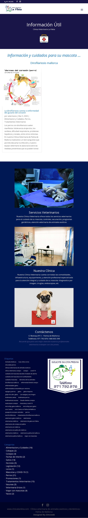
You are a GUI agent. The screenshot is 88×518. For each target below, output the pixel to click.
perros (27, 412)
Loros (8, 469)
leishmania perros (23, 397)
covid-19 (33, 371)
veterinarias (27, 418)
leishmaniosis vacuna (11, 400)
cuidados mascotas (11, 380)
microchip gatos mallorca (13, 406)
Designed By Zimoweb (44, 514)
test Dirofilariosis (10, 415)
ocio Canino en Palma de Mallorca (25, 409)
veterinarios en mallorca (12, 427)
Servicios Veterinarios (44, 212)
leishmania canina (10, 397)
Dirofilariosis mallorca (12, 382)
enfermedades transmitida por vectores (17, 388)
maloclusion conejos (11, 403)
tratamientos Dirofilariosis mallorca (29, 415)
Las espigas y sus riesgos (27, 394)
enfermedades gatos (11, 385)
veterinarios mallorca (11, 433)
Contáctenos (44, 332)
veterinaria (12, 116)
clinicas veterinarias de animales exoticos (17, 368)
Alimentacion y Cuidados (14, 119)
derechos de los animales (27, 380)
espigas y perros (10, 391)
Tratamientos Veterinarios (15, 122)
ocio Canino (9, 409)
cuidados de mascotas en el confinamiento (18, 377)
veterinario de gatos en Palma (29, 421)
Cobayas (10, 450)
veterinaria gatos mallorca (13, 418)
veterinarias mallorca (11, 421)
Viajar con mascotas (15, 490)
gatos (19, 391)
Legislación (11, 466)
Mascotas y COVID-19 (15, 472)
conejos (25, 371)
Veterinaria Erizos (14, 487)
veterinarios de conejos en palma (15, 424)
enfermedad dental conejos (29, 382)
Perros (27, 119)
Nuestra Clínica (44, 271)
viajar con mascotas (31, 436)
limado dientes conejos (27, 400)
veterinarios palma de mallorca (30, 433)
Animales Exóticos (10, 362)
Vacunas (10, 484)
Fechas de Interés (14, 456)
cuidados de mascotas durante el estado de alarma (21, 374)
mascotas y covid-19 (26, 403)
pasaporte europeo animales (14, 412)
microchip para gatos (29, 406)
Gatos (8, 460)
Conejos (9, 454)
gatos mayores (28, 391)
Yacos (8, 493)
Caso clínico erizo (23, 362)
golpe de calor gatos (11, 394)
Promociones (12, 478)
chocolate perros (10, 365)
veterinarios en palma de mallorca (15, 430)
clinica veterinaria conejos (13, 371)
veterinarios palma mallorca (13, 436)
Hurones (10, 463)
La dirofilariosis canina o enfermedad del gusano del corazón (21, 111)
